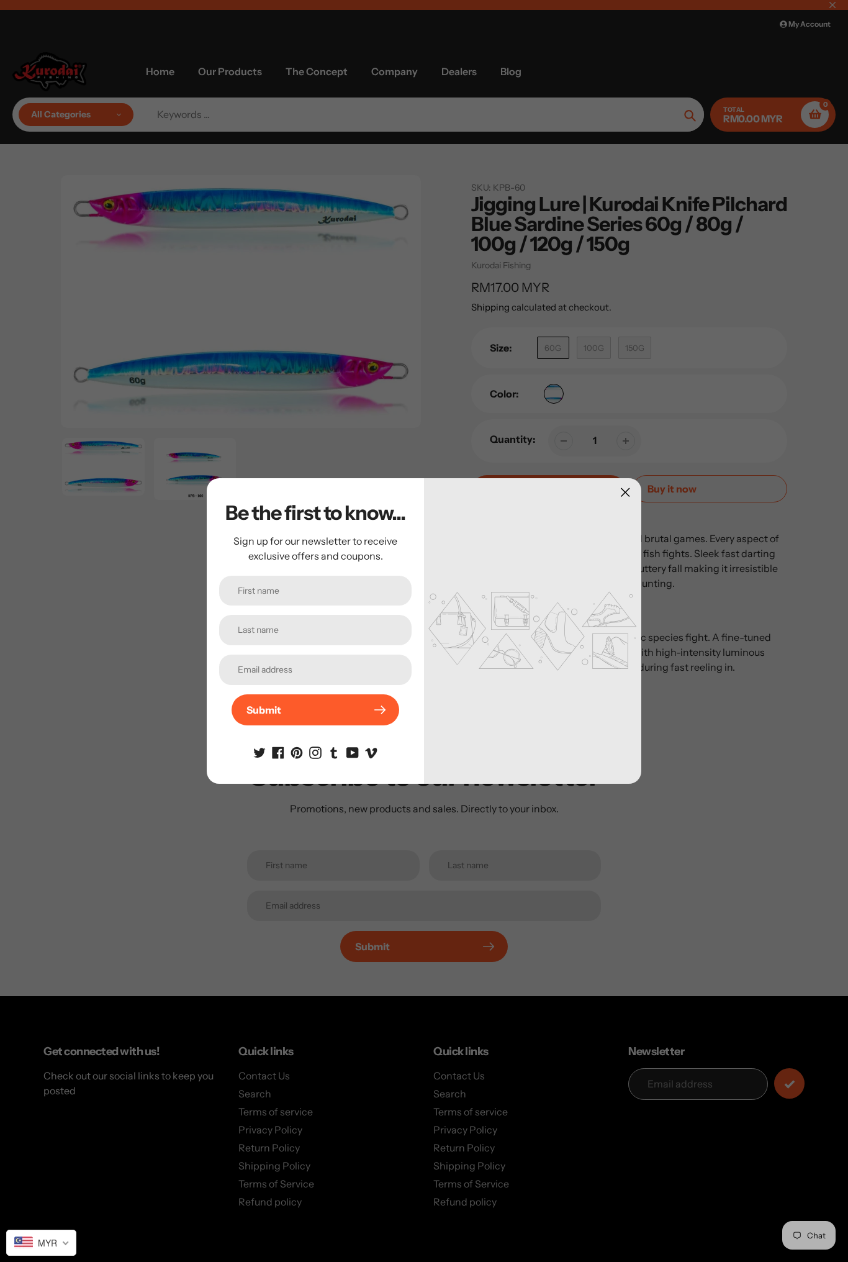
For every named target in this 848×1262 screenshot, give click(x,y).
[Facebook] (278, 751)
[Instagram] (315, 751)
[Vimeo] (371, 751)
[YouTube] (352, 751)
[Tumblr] (334, 751)
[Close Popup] (625, 492)
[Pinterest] (297, 751)
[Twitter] (259, 751)
